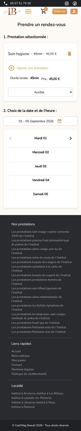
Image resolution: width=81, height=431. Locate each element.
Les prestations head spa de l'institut (35, 323)
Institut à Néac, (46, 402)
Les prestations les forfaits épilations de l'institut (37, 308)
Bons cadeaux (20, 356)
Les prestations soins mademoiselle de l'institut (36, 299)
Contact (16, 365)
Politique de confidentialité (29, 374)
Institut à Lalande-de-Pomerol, (31, 398)
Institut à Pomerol (23, 407)
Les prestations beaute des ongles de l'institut (41, 262)
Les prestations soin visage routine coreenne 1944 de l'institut (40, 234)
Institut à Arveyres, (23, 393)
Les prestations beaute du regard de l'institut (41, 275)
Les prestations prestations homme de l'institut (36, 282)
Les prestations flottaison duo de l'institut (38, 332)
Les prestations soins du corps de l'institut (38, 258)
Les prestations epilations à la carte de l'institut (36, 269)
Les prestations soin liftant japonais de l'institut (36, 290)
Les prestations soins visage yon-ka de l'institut (36, 251)
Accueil (16, 351)
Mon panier (18, 360)
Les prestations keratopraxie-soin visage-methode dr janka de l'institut (38, 316)
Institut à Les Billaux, (50, 393)
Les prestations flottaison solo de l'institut (38, 327)
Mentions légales (22, 369)
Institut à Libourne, (23, 402)
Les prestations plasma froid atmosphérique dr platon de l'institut (40, 242)
